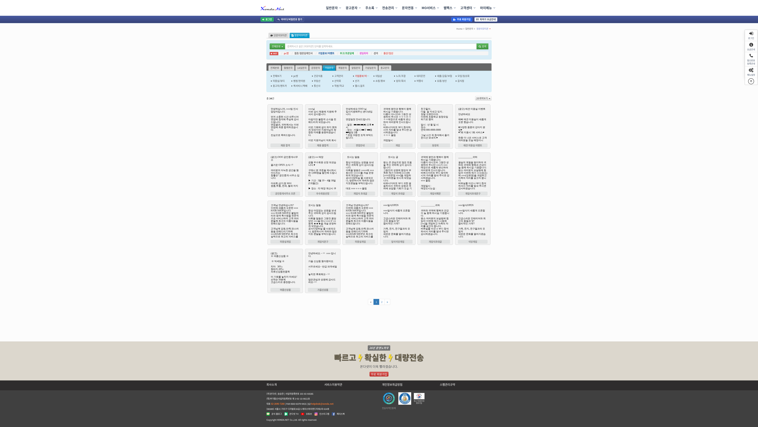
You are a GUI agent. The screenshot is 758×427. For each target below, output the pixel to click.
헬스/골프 (360, 86)
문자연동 (408, 7)
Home (459, 28)
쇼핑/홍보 (380, 81)
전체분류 (274, 68)
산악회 (337, 81)
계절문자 (342, 68)
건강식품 (318, 76)
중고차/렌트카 (280, 86)
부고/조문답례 (347, 53)
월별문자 (288, 68)
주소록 (369, 7)
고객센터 (466, 7)
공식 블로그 (276, 414)
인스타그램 (324, 414)
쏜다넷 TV (293, 414)
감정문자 (315, 68)
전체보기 (277, 76)
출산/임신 (388, 53)
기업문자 (329, 68)
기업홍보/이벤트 (326, 53)
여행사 (420, 81)
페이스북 (341, 414)
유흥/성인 (442, 81)
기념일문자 (370, 68)
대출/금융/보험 (444, 76)
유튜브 (309, 414)
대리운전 (421, 76)
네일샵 (378, 76)
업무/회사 (401, 81)
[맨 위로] (751, 81)
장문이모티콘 (482, 28)
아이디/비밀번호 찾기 (291, 19)
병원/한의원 (299, 81)
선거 (376, 53)
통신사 (317, 86)
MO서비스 (429, 7)
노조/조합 (401, 76)
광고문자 (351, 7)
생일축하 (363, 53)
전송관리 (388, 7)
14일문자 (302, 68)
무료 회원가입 (464, 19)
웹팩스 (448, 7)
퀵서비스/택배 (300, 86)
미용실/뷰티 (279, 81)
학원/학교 (339, 86)
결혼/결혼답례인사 (303, 53)
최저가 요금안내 (488, 19)
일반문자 (332, 7)
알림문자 (356, 68)
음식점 (461, 81)
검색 (484, 46)
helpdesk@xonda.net (322, 403)
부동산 (317, 81)
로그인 (268, 19)
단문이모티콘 (280, 35)
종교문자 (385, 68)
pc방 (286, 53)
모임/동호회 (463, 76)
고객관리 (338, 76)
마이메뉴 (486, 7)
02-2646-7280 (277, 403)
